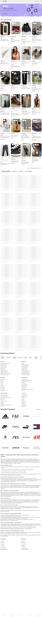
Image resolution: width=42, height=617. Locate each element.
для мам (21, 495)
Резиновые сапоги (25, 381)
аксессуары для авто (22, 472)
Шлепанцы (3, 386)
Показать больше (4, 549)
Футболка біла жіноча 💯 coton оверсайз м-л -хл (5, 137)
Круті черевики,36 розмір (24, 63)
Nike (35, 510)
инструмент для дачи (13, 487)
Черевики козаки (14, 87)
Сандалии (2, 389)
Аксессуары (4, 469)
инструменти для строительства (7, 507)
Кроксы (23, 390)
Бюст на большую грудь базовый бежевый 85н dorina (15, 66)
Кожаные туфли (25, 369)
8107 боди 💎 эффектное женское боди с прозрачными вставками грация (36, 112)
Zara (27, 510)
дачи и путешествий (18, 503)
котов (21, 499)
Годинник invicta (3, 89)
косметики (3, 479)
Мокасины (24, 388)
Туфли (2, 384)
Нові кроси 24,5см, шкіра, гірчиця (35, 63)
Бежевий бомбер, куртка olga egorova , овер (37, 89)
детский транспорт (16, 494)
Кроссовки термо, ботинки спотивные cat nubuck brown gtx (15, 114)
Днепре (2, 541)
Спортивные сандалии (26, 373)
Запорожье (3, 547)
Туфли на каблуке (4, 372)
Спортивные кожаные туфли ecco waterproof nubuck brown (36, 137)
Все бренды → (38, 409)
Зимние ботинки (25, 364)
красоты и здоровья (12, 470)
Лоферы (2, 402)
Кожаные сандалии (25, 372)
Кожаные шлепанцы (4, 374)
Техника (3, 472)
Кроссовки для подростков (6, 397)
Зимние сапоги (4, 364)
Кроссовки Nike (4, 367)
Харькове (3, 544)
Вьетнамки (3, 388)
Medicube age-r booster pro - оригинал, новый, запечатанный (5, 114)
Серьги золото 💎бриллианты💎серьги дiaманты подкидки (25, 88)
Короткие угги (3, 369)
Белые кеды (3, 368)
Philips (5, 511)
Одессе (2, 542)
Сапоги (2, 382)
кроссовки (5, 487)
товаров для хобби (12, 506)
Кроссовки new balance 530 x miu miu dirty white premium (36, 40)
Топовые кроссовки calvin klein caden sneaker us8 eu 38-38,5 (15, 161)
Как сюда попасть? (37, 168)
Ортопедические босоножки (27, 389)
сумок (26, 469)
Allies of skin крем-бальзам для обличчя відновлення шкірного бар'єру (25, 137)
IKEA (8, 511)
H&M (30, 510)
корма (11, 500)
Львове (2, 545)
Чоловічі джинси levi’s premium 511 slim (4, 164)
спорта (18, 506)
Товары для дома (5, 470)
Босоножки (24, 405)
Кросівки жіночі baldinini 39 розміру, (15, 41)
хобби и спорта (33, 486)
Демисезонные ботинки (5, 363)
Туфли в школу (24, 386)
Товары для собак (16, 499)
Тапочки (2, 385)
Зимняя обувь (24, 394)
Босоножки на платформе (6, 373)
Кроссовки (3, 379)
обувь (34, 493)
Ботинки (2, 381)
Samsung (2, 511)
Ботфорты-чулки (4, 365)
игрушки (37, 493)
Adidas (32, 510)
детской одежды (25, 466)
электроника (7, 472)
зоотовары (12, 472)
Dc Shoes (38, 510)
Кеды (2, 380)
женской (16, 466)
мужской (19, 466)
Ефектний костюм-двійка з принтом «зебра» (25, 163)
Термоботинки (24, 396)
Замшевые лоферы (4, 370)
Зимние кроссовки (25, 365)
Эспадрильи (3, 390)
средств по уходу (21, 500)
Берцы (23, 363)
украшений (31, 469)
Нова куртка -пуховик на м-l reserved (26, 42)
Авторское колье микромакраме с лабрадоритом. (35, 160)
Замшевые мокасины (26, 370)
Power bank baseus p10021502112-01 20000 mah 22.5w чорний (5, 40)
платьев (24, 478)
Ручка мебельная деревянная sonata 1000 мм (5, 63)
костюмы (8, 485)
